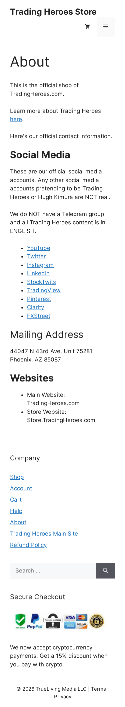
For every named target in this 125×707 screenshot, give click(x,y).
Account (21, 488)
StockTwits (41, 282)
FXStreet (38, 316)
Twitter (36, 256)
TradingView (44, 290)
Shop (17, 477)
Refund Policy (28, 545)
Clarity (35, 307)
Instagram (40, 265)
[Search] (105, 571)
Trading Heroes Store (53, 12)
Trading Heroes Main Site (44, 533)
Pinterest (39, 299)
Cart (16, 499)
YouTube (38, 248)
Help (16, 511)
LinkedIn (38, 273)
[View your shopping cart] (87, 27)
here (16, 119)
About (18, 522)
